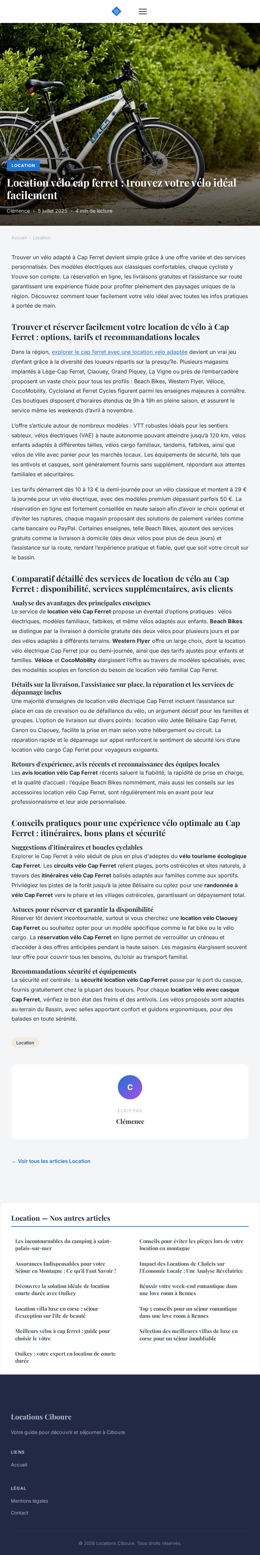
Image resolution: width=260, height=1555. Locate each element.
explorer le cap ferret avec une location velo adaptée (120, 351)
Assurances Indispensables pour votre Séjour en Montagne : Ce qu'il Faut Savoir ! (65, 1267)
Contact (19, 1512)
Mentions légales (29, 1501)
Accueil (19, 237)
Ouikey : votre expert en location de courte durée (65, 1357)
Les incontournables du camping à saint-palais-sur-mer (63, 1245)
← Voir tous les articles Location (51, 1161)
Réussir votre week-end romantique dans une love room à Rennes (188, 1289)
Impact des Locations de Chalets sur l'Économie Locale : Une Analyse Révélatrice (191, 1267)
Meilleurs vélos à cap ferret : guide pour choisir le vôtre (62, 1334)
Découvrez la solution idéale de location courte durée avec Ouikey (62, 1289)
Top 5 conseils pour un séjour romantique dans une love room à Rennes (188, 1312)
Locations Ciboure (41, 1416)
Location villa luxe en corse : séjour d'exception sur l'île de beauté (56, 1312)
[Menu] (143, 11)
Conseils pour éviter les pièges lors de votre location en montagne (191, 1245)
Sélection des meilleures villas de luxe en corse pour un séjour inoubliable (188, 1334)
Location (23, 165)
